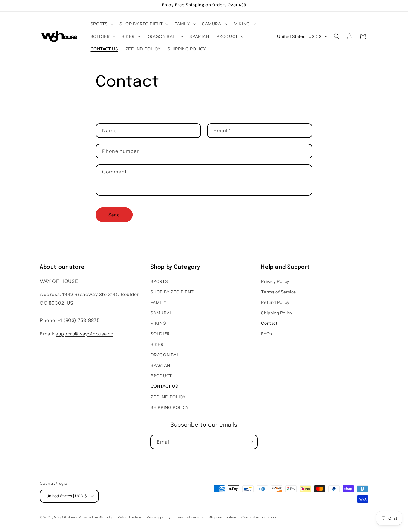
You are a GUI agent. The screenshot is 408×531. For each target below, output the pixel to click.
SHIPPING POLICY (170, 407)
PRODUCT (161, 375)
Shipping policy (222, 517)
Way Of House (66, 517)
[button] (101, 24)
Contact (269, 323)
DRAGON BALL (166, 355)
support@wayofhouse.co (84, 334)
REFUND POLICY (168, 397)
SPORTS (159, 281)
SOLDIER (160, 333)
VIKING (158, 323)
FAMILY (158, 302)
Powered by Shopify (96, 517)
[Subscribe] (250, 442)
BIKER (157, 344)
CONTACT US (164, 386)
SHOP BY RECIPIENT (172, 292)
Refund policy (129, 517)
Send (114, 215)
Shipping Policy (276, 312)
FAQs (266, 333)
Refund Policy (275, 302)
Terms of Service (278, 292)
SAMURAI (161, 312)
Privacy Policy (275, 281)
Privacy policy (159, 517)
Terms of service (189, 517)
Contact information (258, 517)
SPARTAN (160, 365)
